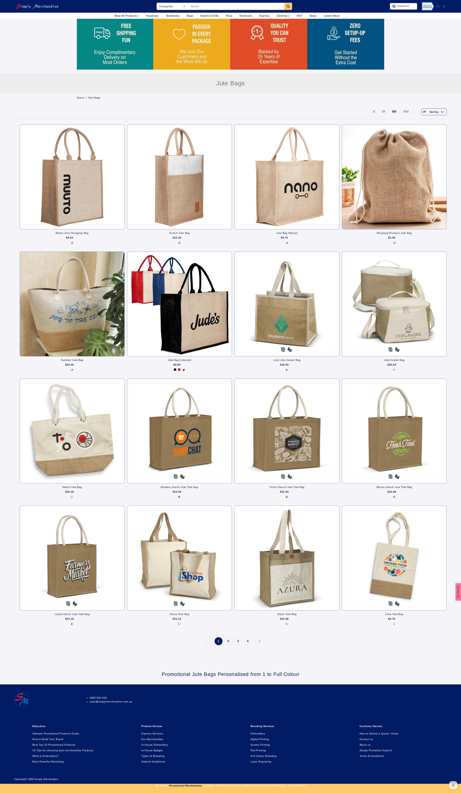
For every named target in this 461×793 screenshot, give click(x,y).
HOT (299, 15)
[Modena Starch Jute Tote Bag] (179, 431)
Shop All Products (126, 15)
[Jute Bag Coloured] (179, 304)
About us (365, 744)
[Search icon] (288, 6)
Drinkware (246, 15)
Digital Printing (260, 739)
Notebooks (173, 15)
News (313, 15)
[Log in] (438, 6)
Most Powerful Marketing (48, 761)
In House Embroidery (154, 744)
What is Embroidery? (45, 756)
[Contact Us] (403, 6)
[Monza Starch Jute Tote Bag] (394, 431)
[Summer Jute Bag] (72, 304)
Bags (190, 15)
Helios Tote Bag (72, 487)
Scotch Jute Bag (179, 233)
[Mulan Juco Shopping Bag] (72, 177)
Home (80, 97)
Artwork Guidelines (153, 761)
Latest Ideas (331, 15)
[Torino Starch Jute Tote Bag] (287, 431)
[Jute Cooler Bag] (394, 304)
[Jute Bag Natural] (287, 177)
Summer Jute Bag (72, 360)
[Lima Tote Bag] (394, 558)
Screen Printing (260, 744)
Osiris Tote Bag (287, 614)
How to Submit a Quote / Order (379, 733)
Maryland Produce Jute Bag (394, 233)
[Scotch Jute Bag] (179, 177)
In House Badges (152, 750)
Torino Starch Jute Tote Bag (286, 487)
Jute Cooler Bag (394, 360)
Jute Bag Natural (286, 233)
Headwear (152, 15)
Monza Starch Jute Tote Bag (394, 487)
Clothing (282, 15)
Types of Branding (152, 756)
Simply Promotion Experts (376, 750)
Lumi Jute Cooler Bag (287, 360)
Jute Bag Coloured (179, 360)
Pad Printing (258, 750)
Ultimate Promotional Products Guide (55, 733)
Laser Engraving (261, 761)
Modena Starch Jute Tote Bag (179, 487)
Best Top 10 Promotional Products (53, 744)
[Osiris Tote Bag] (287, 558)
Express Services (152, 733)
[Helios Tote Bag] (72, 431)
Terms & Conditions (372, 756)
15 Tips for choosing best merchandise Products (62, 750)
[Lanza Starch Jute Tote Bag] (72, 558)
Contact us (366, 739)
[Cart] (444, 6)
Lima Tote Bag (394, 614)
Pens (229, 15)
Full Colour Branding (264, 756)
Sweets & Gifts (209, 15)
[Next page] (259, 641)
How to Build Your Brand (47, 739)
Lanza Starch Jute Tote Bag (72, 614)
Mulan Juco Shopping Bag (72, 233)
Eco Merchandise (152, 739)
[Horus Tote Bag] (179, 558)
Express (264, 15)
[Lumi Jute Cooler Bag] (287, 304)
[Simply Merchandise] (36, 6)
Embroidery (258, 733)
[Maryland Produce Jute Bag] (394, 177)
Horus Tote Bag (179, 614)
